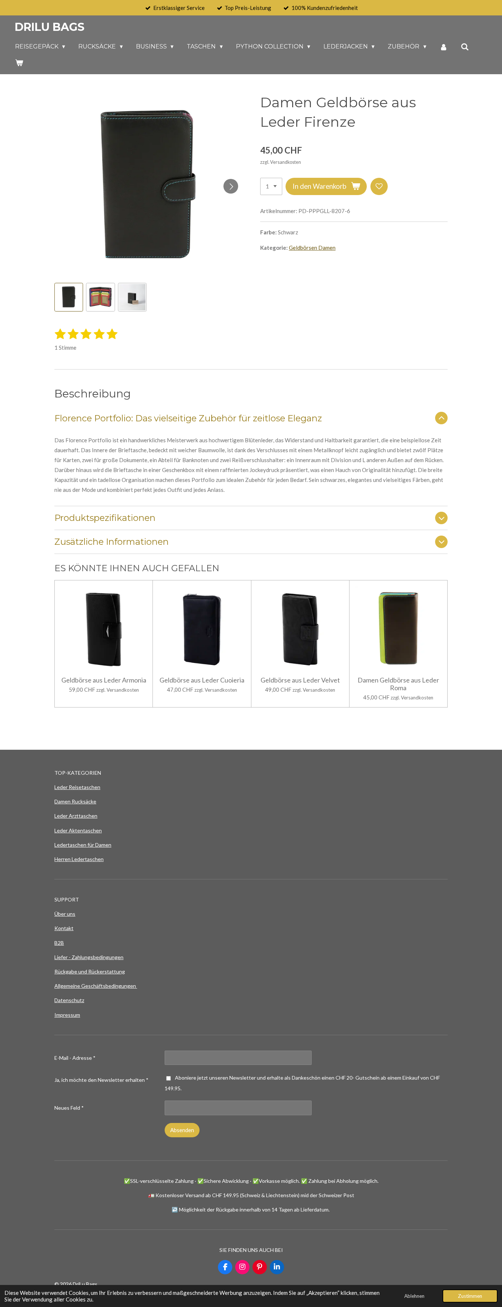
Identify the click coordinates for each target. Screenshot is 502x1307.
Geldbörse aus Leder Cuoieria (201, 680)
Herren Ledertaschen (79, 859)
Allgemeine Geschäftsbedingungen (95, 986)
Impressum (67, 1015)
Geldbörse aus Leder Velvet (300, 680)
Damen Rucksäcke (75, 801)
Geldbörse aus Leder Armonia (103, 680)
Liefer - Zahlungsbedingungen (88, 957)
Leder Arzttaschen (75, 816)
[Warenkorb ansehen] (19, 63)
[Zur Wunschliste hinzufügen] (379, 186)
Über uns (64, 914)
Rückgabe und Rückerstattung (89, 971)
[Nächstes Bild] (230, 186)
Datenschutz (69, 1000)
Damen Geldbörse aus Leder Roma (398, 684)
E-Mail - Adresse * (75, 1058)
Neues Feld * (69, 1108)
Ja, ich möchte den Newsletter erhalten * (101, 1080)
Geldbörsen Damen (312, 247)
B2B (59, 943)
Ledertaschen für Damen (82, 845)
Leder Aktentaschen (78, 830)
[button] (68, 297)
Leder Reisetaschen (77, 787)
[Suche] (465, 47)
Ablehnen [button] (414, 1296)
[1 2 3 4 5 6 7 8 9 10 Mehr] (271, 186)
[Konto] (443, 47)
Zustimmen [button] (470, 1296)
